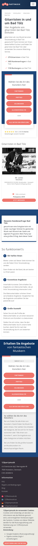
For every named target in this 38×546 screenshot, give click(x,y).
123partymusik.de (11, 503)
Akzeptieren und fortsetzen (15, 543)
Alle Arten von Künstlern (19, 122)
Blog (3, 488)
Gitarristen (26, 13)
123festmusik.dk (10, 496)
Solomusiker (17, 13)
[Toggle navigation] (33, 4)
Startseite (8, 13)
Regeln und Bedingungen (11, 485)
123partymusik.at (11, 506)
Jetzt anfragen (19, 200)
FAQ (3, 481)
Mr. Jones (19, 177)
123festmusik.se (10, 499)
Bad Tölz (7, 15)
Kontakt (5, 491)
